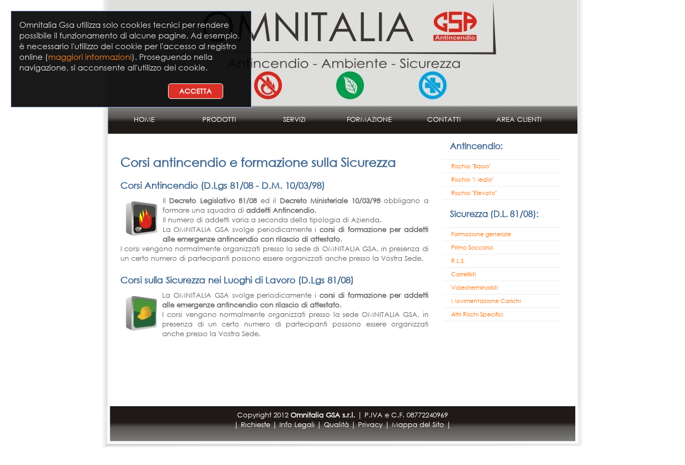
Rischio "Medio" (472, 179)
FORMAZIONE (369, 119)
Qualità (336, 424)
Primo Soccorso (472, 247)
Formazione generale (481, 234)
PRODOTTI (219, 119)
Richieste (255, 424)
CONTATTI (444, 119)
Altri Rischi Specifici (477, 314)
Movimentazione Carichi (486, 301)
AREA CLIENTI (519, 119)
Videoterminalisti (474, 287)
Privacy (370, 424)
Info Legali (297, 424)
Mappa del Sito (418, 424)
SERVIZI (294, 119)
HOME (144, 119)
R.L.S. (458, 261)
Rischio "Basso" (471, 166)
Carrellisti (463, 274)
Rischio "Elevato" (474, 193)
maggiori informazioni (90, 56)
